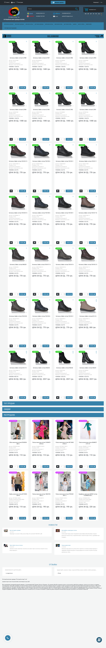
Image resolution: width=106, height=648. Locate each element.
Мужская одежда (8, 24)
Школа (74, 24)
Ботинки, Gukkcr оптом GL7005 (88, 58)
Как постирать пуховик (15, 530)
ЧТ (93, 13)
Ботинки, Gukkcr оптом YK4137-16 (88, 213)
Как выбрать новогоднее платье (69, 530)
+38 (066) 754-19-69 (40, 16)
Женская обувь (58, 24)
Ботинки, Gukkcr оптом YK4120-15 (18, 161)
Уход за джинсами (66, 545)
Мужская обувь (49, 24)
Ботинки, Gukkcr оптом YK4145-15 (88, 264)
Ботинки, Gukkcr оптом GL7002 (64, 109)
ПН (85, 13)
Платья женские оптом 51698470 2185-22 (41, 443)
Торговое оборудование (10, 28)
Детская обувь (67, 24)
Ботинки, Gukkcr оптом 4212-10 (18, 368)
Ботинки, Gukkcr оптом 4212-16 (88, 316)
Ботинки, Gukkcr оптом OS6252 (64, 368)
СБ (99, 13)
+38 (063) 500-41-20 (40, 13)
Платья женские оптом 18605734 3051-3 (41, 494)
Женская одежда (19, 24)
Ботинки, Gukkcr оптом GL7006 (64, 58)
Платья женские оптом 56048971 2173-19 (88, 443)
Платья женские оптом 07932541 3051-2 (65, 494)
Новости (53, 525)
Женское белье (29, 24)
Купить (22, 87)
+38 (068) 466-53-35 (66, 13)
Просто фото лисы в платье (16, 545)
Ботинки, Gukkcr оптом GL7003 (41, 109)
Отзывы (53, 564)
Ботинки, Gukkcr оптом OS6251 (88, 368)
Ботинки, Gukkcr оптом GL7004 (18, 109)
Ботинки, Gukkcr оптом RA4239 (18, 264)
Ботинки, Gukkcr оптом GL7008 (18, 58)
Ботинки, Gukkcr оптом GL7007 (41, 58)
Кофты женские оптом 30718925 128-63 (18, 494)
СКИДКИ (7, 409)
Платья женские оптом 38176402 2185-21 (65, 443)
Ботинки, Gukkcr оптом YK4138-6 (41, 213)
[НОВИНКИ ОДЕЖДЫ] (4, 36)
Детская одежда (39, 24)
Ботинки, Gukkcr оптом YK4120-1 (64, 161)
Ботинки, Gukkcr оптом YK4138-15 (18, 213)
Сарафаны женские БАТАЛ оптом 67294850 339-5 (88, 494)
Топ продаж (9, 403)
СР (91, 13)
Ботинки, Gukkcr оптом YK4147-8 (64, 264)
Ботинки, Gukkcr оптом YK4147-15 (41, 264)
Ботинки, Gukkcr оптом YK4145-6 (41, 316)
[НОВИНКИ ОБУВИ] (101, 36)
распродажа (9, 415)
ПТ (96, 13)
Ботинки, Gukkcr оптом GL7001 (88, 109)
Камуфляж (88, 24)
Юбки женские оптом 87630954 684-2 (18, 443)
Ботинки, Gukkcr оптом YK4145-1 (64, 316)
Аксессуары (81, 24)
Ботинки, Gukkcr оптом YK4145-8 (18, 316)
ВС (101, 13)
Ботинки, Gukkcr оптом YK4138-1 (64, 213)
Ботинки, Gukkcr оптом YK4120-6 (41, 161)
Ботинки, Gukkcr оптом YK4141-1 (88, 161)
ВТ (88, 13)
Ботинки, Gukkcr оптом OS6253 (41, 368)
